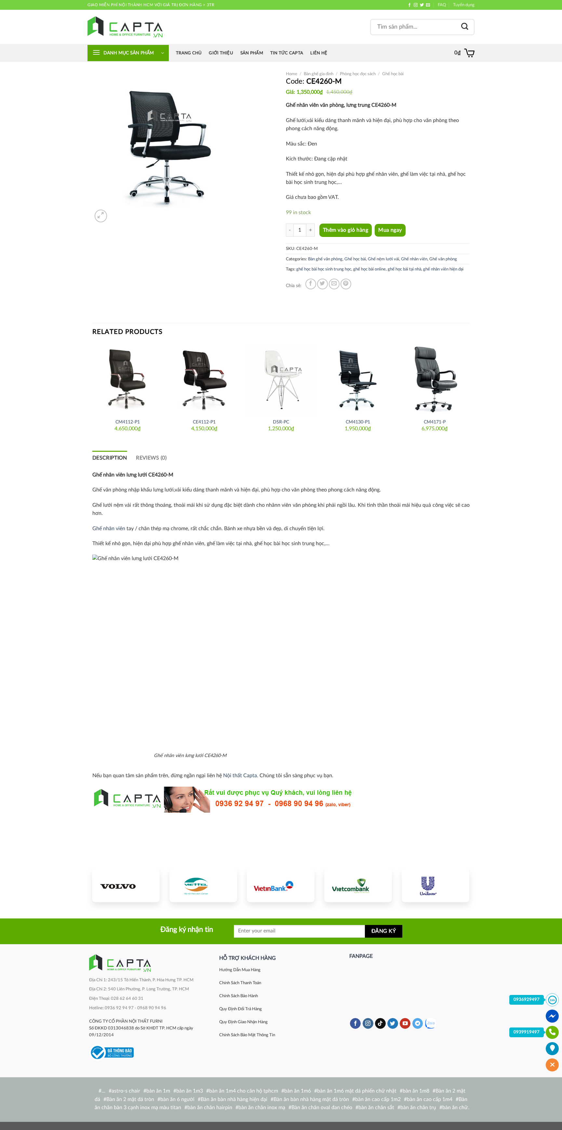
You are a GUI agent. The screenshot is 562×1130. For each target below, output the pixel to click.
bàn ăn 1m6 (297, 1091)
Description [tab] (109, 458)
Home (291, 74)
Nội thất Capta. (240, 775)
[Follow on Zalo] (430, 1023)
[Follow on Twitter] (422, 5)
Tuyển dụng (464, 5)
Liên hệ (318, 53)
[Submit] (465, 27)
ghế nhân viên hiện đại (443, 269)
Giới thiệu (221, 53)
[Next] (469, 391)
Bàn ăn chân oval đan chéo (321, 1107)
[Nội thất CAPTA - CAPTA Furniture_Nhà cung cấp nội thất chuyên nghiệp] (125, 26)
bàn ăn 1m (158, 1091)
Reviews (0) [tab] (151, 458)
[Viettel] (203, 885)
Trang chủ (189, 53)
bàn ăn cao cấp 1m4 (429, 1099)
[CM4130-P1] (358, 379)
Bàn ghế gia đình (318, 74)
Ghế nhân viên (414, 259)
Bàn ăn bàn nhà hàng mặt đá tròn (311, 1099)
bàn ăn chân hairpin (209, 1107)
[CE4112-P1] (204, 379)
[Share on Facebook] (310, 284)
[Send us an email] (428, 5)
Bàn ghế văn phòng (325, 259)
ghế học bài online (369, 269)
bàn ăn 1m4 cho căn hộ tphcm (243, 1091)
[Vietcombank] (358, 885)
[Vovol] (126, 885)
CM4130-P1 (358, 422)
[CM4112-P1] (127, 379)
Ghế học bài (393, 74)
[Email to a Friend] (334, 284)
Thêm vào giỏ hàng (345, 230)
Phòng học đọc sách (358, 74)
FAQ (442, 5)
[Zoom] (101, 216)
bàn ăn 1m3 (189, 1091)
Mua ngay (390, 230)
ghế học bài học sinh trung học (323, 269)
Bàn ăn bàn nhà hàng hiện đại (234, 1099)
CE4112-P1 (204, 422)
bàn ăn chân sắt (376, 1107)
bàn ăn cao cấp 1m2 (378, 1099)
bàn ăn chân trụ (418, 1107)
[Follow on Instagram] (416, 5)
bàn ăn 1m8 (416, 1091)
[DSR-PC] (281, 379)
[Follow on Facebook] (409, 5)
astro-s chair (126, 1091)
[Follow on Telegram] (417, 1023)
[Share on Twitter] (322, 284)
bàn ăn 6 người (177, 1099)
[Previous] (93, 391)
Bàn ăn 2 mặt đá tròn (130, 1099)
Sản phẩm (251, 53)
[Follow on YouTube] (405, 1023)
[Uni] (435, 885)
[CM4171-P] (434, 379)
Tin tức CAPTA (286, 53)
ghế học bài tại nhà (404, 269)
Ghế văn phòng (443, 259)
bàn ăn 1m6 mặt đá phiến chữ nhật (356, 1091)
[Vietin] (280, 885)
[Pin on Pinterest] (346, 284)
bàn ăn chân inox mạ (261, 1107)
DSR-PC (281, 422)
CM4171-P (435, 422)
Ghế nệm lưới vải (383, 259)
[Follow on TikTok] (380, 1023)
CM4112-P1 (127, 422)
